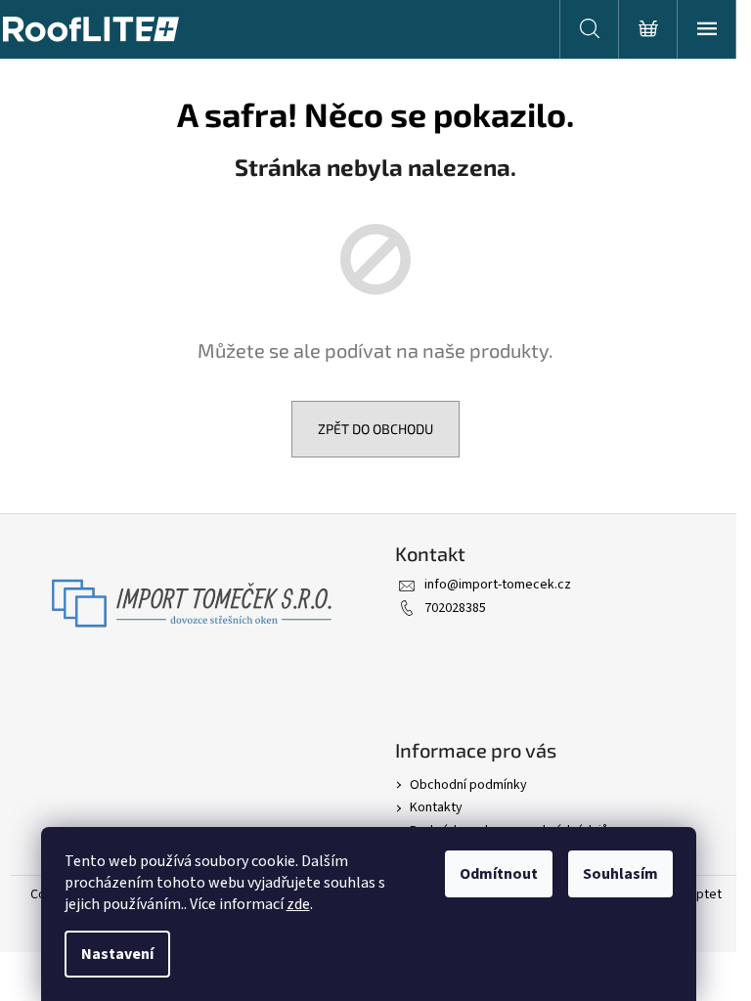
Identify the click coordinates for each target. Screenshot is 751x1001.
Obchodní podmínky (468, 785)
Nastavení (117, 954)
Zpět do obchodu (375, 428)
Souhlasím (620, 874)
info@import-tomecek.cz (497, 584)
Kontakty (436, 807)
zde (298, 904)
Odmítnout (499, 874)
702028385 (455, 608)
